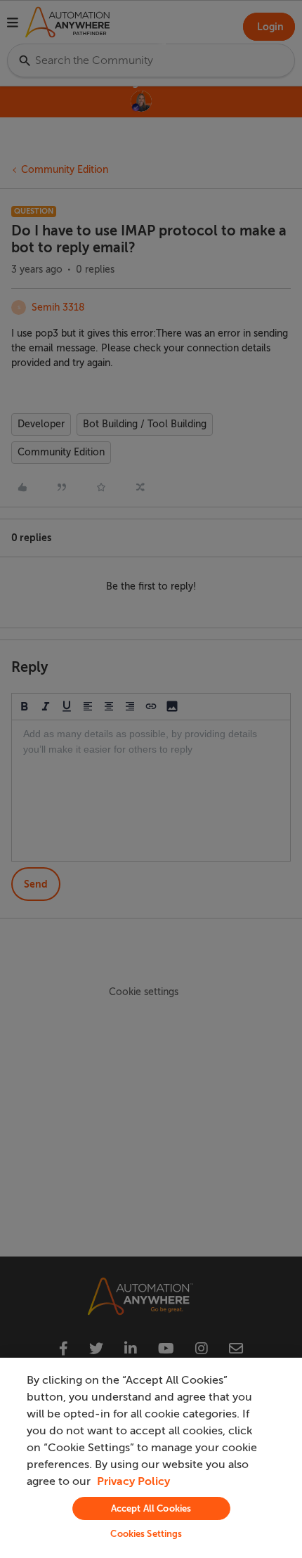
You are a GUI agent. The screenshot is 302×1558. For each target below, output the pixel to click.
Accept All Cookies (151, 1508)
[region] (151, 1458)
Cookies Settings (146, 1533)
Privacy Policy (133, 1481)
